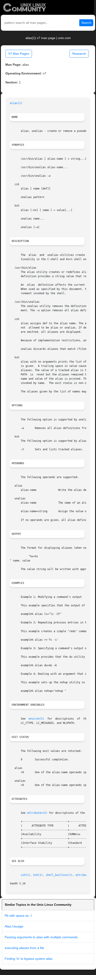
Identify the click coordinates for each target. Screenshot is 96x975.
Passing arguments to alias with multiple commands (41, 937)
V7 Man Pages (18, 53)
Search (86, 22)
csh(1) (25, 875)
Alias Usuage (14, 926)
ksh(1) (38, 875)
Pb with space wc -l (18, 915)
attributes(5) (37, 812)
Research (79, 53)
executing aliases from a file (24, 948)
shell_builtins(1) (59, 875)
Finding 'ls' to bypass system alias (28, 958)
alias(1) (16, 103)
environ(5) (36, 718)
